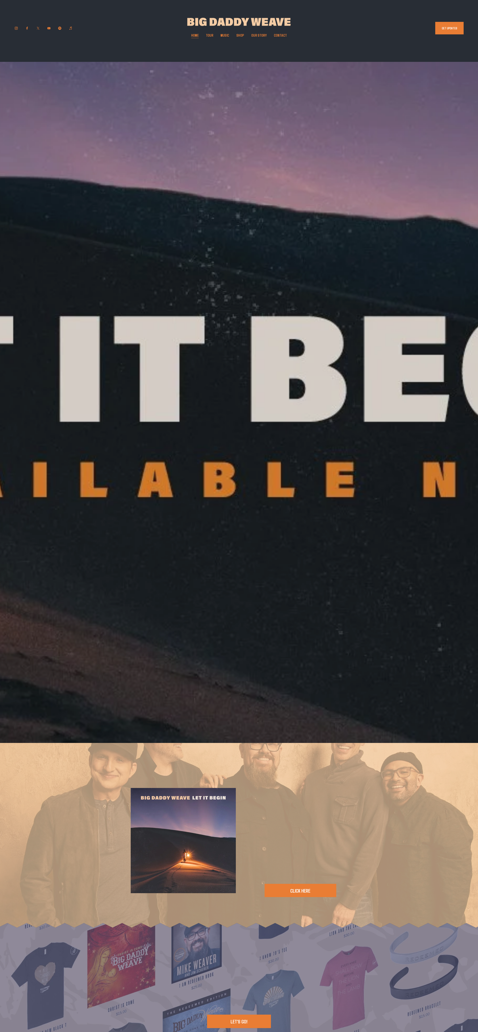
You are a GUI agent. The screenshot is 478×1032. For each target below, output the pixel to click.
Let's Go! (239, 1021)
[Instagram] (16, 28)
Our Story (259, 35)
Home (195, 35)
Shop (240, 35)
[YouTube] (49, 28)
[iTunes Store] (71, 28)
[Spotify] (60, 28)
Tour (209, 35)
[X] (38, 28)
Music (225, 35)
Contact (280, 35)
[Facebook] (27, 28)
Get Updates (449, 28)
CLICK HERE (300, 891)
